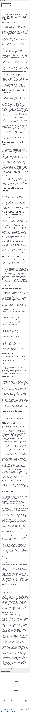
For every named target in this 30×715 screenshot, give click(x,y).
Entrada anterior (5, 669)
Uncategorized (5, 22)
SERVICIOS (16, 683)
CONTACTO (16, 690)
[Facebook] (18, 701)
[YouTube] (11, 701)
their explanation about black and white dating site (14, 71)
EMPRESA (16, 681)
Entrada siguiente (5, 671)
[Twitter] (4, 701)
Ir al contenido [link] (3, 0)
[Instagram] (26, 701)
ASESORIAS (16, 685)
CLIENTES (16, 687)
